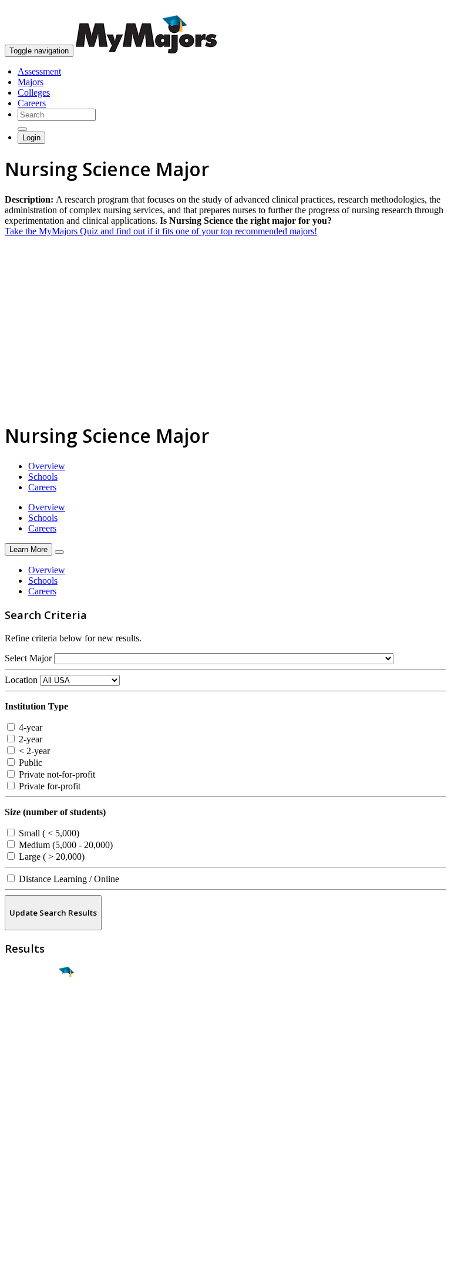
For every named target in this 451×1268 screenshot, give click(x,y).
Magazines (25, 1163)
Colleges (34, 92)
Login (31, 137)
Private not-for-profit (55, 774)
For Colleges (28, 1152)
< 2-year (33, 751)
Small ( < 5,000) (47, 833)
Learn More (28, 549)
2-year (29, 739)
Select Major (28, 658)
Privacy (48, 1253)
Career (35, 1063)
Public (29, 763)
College (36, 1037)
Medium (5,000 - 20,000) (64, 845)
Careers (32, 103)
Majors (30, 82)
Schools (43, 477)
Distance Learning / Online (67, 879)
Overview (46, 466)
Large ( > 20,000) (50, 857)
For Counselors (33, 1141)
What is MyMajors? (41, 1131)
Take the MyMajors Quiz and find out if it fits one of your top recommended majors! (161, 231)
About (19, 1107)
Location (21, 680)
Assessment (39, 71)
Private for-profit (48, 786)
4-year (29, 727)
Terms (16, 1253)
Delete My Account (41, 1173)
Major (32, 1012)
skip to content (422, 9)
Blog (14, 1184)
